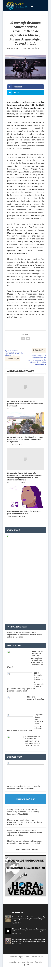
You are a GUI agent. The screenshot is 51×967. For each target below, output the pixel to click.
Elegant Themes (23, 957)
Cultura (31, 48)
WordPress (25, 959)
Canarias (23, 48)
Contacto (30, 962)
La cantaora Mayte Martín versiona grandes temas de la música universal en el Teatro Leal (25, 403)
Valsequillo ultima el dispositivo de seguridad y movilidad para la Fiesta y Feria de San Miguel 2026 (23, 811)
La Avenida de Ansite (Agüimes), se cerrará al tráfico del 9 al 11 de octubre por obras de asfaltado (25, 439)
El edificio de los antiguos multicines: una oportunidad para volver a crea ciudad (24, 842)
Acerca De (12, 962)
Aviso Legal (22, 962)
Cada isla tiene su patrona (22, 849)
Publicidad (38, 962)
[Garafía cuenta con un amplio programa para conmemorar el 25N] (25, 497)
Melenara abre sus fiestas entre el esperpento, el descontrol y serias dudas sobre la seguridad (24, 634)
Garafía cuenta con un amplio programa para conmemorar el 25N (24, 512)
